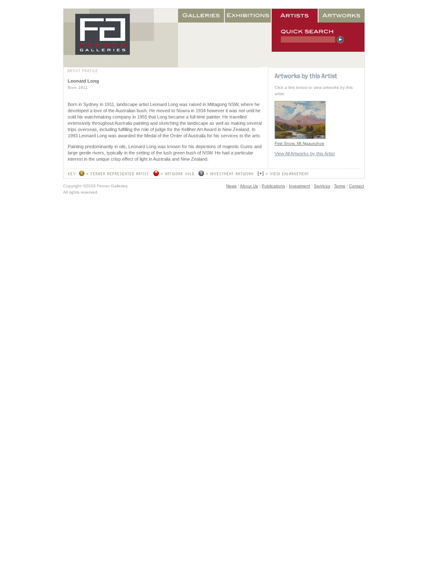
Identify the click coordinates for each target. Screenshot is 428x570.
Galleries (201, 16)
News (231, 186)
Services (322, 186)
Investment (299, 186)
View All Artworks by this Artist (305, 153)
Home (121, 38)
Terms (339, 186)
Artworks (341, 16)
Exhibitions (248, 16)
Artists (295, 16)
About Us (249, 186)
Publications (273, 186)
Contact (356, 186)
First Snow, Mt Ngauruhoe (299, 143)
